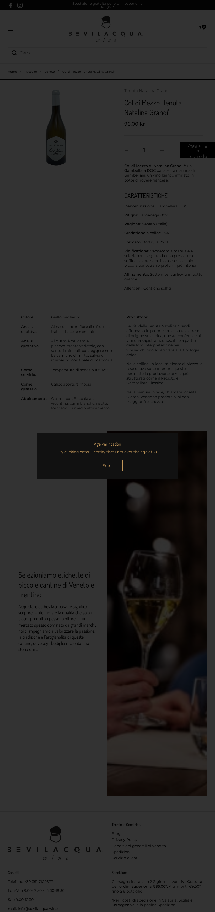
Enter (107, 465)
